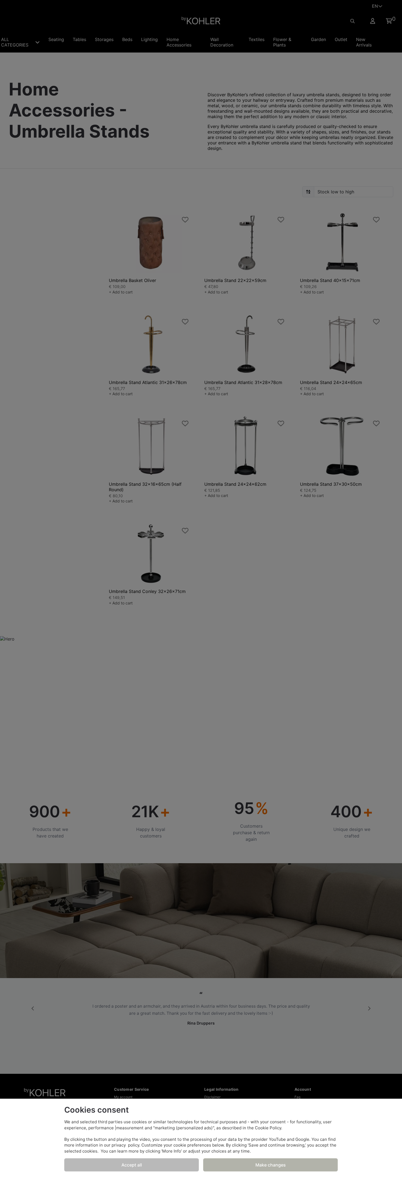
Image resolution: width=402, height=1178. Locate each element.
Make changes (270, 1165)
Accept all (131, 1165)
